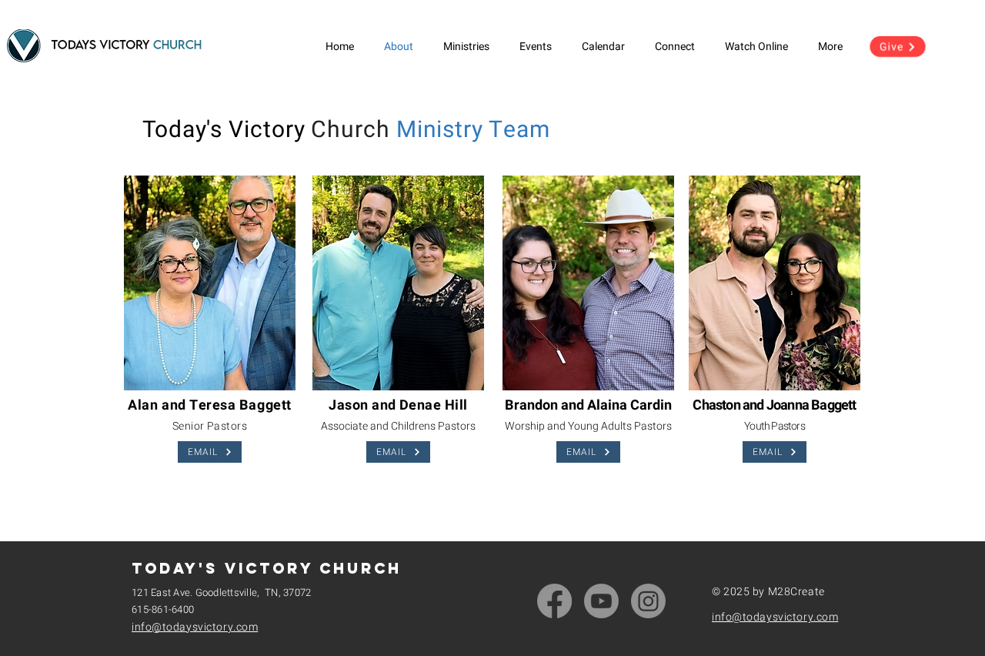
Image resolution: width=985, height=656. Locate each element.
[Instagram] (648, 601)
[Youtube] (601, 601)
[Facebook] (554, 601)
